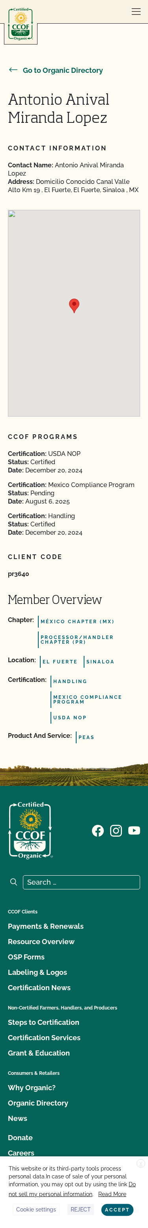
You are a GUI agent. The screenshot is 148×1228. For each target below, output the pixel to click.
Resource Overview (41, 941)
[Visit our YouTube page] (134, 830)
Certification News (39, 988)
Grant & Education (39, 1053)
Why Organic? (32, 1088)
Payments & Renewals (46, 926)
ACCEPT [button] (117, 1210)
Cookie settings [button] (36, 1209)
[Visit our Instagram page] (116, 830)
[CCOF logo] (20, 24)
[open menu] (136, 12)
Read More (112, 1194)
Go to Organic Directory (63, 70)
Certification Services (44, 1038)
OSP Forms (26, 957)
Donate (20, 1138)
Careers (21, 1153)
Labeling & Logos (37, 972)
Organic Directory (38, 1103)
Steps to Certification (43, 1022)
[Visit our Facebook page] (98, 830)
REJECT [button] (81, 1209)
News (17, 1118)
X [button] (140, 1164)
